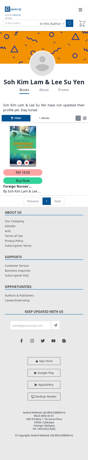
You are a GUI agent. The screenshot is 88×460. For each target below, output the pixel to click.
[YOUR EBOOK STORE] (13, 10)
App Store (45, 361)
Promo (63, 90)
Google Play (45, 373)
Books (24, 90)
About (44, 90)
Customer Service (17, 266)
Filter (18, 118)
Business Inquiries (17, 270)
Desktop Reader (45, 396)
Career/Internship (17, 300)
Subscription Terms (18, 246)
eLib (8, 231)
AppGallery (45, 385)
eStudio (10, 226)
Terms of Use (14, 236)
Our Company (14, 221)
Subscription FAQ (17, 275)
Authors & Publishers (19, 295)
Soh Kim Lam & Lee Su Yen (44, 82)
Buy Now (23, 180)
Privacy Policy (14, 241)
